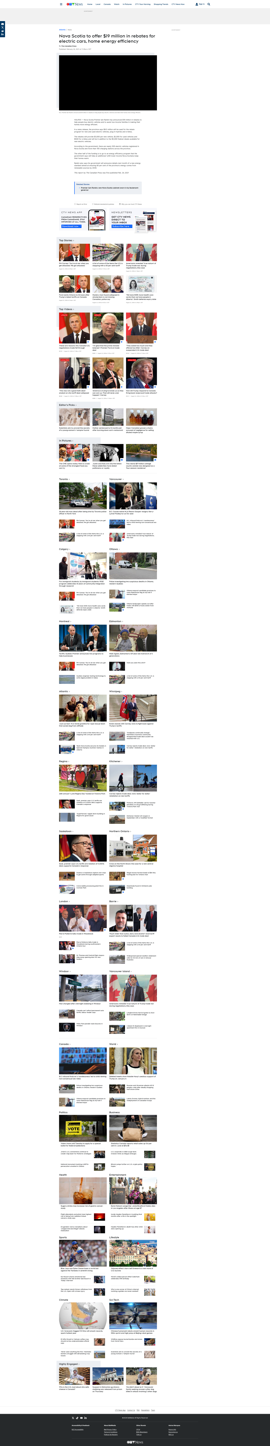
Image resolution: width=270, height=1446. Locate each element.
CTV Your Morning (142, 4)
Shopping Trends (161, 4)
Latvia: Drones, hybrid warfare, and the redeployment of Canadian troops (141, 1099)
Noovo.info (172, 1429)
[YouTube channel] (81, 1418)
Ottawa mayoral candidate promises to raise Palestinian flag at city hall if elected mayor (141, 592)
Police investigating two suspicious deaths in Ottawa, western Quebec (131, 583)
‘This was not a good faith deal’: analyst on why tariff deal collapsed (74, 392)
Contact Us (131, 1410)
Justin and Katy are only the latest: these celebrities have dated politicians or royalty (107, 466)
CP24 (138, 1429)
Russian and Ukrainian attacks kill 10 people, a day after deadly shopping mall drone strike (140, 1087)
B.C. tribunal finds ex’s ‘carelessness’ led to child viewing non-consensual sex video (141, 522)
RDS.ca (171, 1434)
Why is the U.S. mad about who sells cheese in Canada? (74, 1388)
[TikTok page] (77, 1418)
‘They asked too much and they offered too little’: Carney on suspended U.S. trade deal (139, 348)
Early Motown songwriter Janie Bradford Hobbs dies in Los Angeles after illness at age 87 (133, 1207)
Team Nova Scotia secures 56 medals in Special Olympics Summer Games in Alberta (91, 748)
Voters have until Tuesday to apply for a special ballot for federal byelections (81, 1145)
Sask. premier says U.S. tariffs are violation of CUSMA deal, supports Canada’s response (89, 802)
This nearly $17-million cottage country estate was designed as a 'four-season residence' (140, 466)
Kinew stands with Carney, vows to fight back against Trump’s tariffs (131, 725)
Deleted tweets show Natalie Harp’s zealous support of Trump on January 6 (132, 1078)
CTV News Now (178, 4)
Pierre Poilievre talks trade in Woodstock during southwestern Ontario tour (88, 944)
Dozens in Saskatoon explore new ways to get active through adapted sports (91, 873)
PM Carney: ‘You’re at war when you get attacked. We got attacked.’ (74, 264)
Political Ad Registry (111, 1434)
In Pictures (127, 4)
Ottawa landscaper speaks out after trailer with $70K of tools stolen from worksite (140, 605)
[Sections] (61, 4)
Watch (116, 4)
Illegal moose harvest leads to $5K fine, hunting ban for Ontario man (141, 873)
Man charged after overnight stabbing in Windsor (80, 1004)
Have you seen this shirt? (136, 663)
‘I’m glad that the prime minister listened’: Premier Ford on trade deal (105, 348)
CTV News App (120, 1410)
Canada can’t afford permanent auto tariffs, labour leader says (90, 1011)
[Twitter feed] (73, 1418)
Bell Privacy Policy (110, 1429)
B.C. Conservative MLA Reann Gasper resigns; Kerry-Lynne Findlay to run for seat (131, 513)
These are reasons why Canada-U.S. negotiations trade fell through (74, 347)
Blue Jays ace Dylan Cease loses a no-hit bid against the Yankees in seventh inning (79, 1269)
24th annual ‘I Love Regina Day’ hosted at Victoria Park (82, 794)
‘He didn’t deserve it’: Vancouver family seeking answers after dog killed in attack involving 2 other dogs (141, 1389)
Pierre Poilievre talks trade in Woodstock (76, 934)
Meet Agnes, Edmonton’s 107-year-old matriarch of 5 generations (131, 655)
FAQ (138, 1410)
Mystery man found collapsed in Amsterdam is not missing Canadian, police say (105, 297)
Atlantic (62, 30)
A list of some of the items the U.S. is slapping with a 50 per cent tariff (107, 264)
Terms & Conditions (110, 1432)
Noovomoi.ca (173, 1432)
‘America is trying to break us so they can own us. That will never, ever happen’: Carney (107, 393)
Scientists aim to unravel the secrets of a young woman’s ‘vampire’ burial (74, 429)
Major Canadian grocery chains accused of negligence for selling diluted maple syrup (140, 430)
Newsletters (145, 1410)
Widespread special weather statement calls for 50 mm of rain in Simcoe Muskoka (141, 958)
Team (153, 1410)
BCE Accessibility (78, 1429)
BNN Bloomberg (141, 1432)
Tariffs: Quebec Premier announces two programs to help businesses (81, 655)
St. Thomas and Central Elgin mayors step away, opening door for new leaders (90, 957)
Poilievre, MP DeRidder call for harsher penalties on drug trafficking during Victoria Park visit (141, 804)
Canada (107, 4)
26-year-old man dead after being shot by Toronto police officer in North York (82, 513)
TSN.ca (138, 1434)
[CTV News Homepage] (75, 4)
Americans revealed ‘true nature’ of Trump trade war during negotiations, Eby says (141, 265)
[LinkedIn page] (85, 1418)
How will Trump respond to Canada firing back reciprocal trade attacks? (141, 392)
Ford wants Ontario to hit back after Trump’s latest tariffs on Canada (74, 296)
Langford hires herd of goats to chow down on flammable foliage (140, 1013)
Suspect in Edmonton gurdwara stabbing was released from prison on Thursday (107, 1389)
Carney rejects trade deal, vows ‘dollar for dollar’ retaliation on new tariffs (141, 747)
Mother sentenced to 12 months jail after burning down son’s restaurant (107, 429)
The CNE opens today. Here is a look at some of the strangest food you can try (74, 466)
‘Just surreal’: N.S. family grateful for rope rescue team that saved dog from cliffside (82, 725)
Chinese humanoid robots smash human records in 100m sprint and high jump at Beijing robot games (132, 1332)
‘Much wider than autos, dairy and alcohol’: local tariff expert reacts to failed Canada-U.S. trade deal (131, 935)
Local (98, 4)
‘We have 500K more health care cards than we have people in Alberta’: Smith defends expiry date (141, 297)
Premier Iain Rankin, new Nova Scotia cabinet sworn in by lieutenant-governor (110, 189)
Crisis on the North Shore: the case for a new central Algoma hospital (131, 865)
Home (89, 4)
